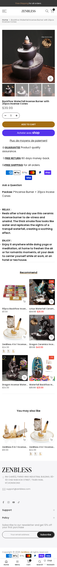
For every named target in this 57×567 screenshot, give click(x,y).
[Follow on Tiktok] (19, 502)
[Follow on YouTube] (13, 502)
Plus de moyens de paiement (28, 140)
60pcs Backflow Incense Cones (19, 308)
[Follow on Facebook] (3, 502)
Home (5, 19)
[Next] (50, 56)
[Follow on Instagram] (8, 502)
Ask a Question (12, 185)
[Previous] (6, 56)
